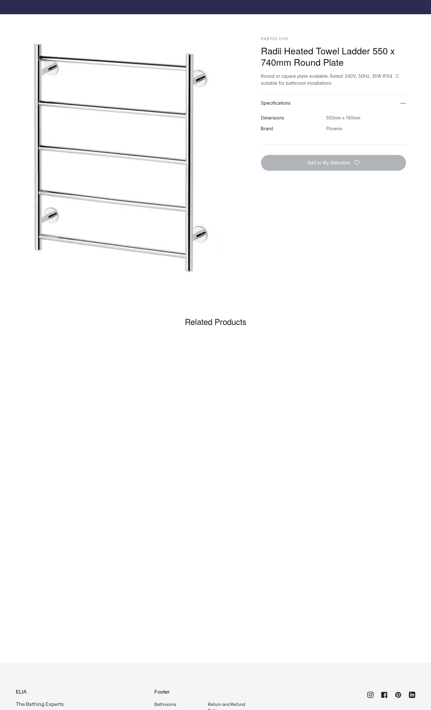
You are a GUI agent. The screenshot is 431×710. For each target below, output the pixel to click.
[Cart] (411, 24)
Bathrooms (165, 704)
